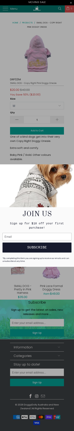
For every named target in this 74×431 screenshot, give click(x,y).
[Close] (70, 169)
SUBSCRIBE (37, 247)
